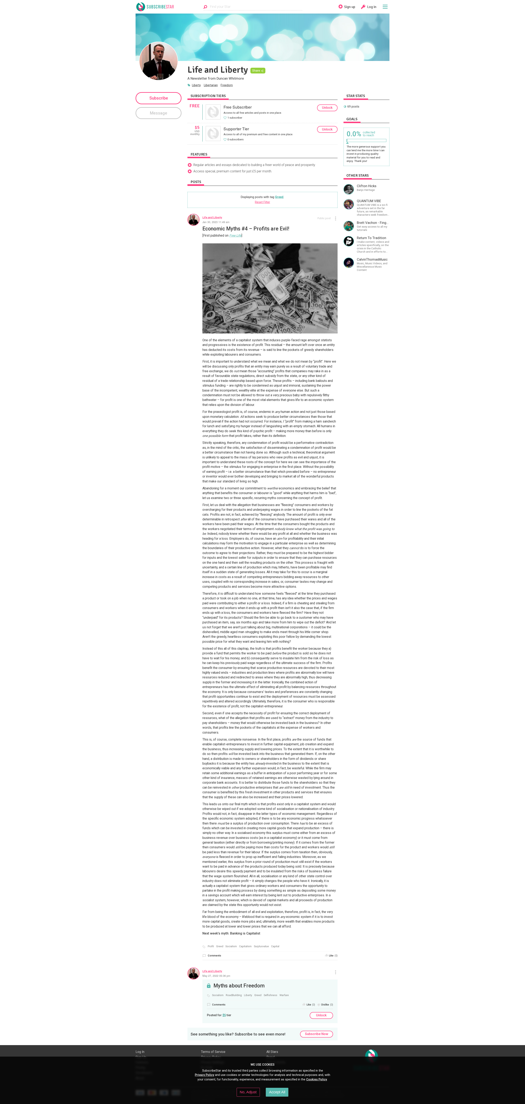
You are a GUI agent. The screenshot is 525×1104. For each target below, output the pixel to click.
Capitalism (245, 946)
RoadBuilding (234, 995)
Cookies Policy (316, 1079)
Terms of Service (213, 1052)
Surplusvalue (261, 946)
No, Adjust (248, 1092)
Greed (279, 197)
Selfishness (270, 995)
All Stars (272, 1052)
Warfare (284, 995)
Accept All (277, 1092)
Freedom (227, 85)
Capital (275, 946)
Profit (211, 946)
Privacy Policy (204, 1075)
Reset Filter (262, 202)
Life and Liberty (212, 217)
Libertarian (211, 85)
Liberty (196, 85)
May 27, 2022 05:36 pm (216, 976)
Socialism (231, 946)
